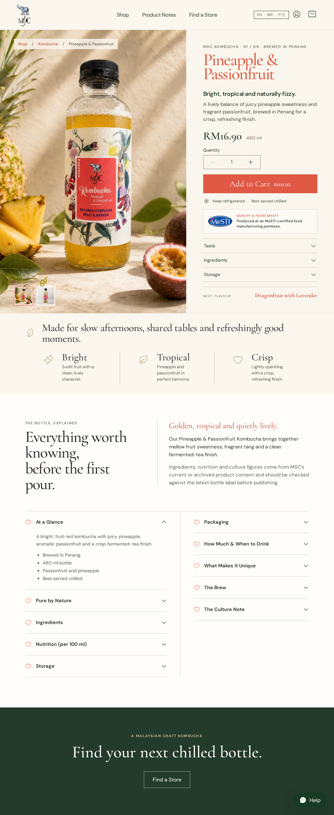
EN (259, 15)
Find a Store (203, 14)
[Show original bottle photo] (45, 295)
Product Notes (159, 14)
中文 (282, 15)
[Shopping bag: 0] (312, 14)
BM (270, 15)
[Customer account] (296, 15)
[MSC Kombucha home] (24, 15)
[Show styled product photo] (23, 295)
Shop (123, 14)
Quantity (211, 150)
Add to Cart (260, 184)
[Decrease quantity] (213, 162)
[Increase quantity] (250, 162)
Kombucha (48, 44)
